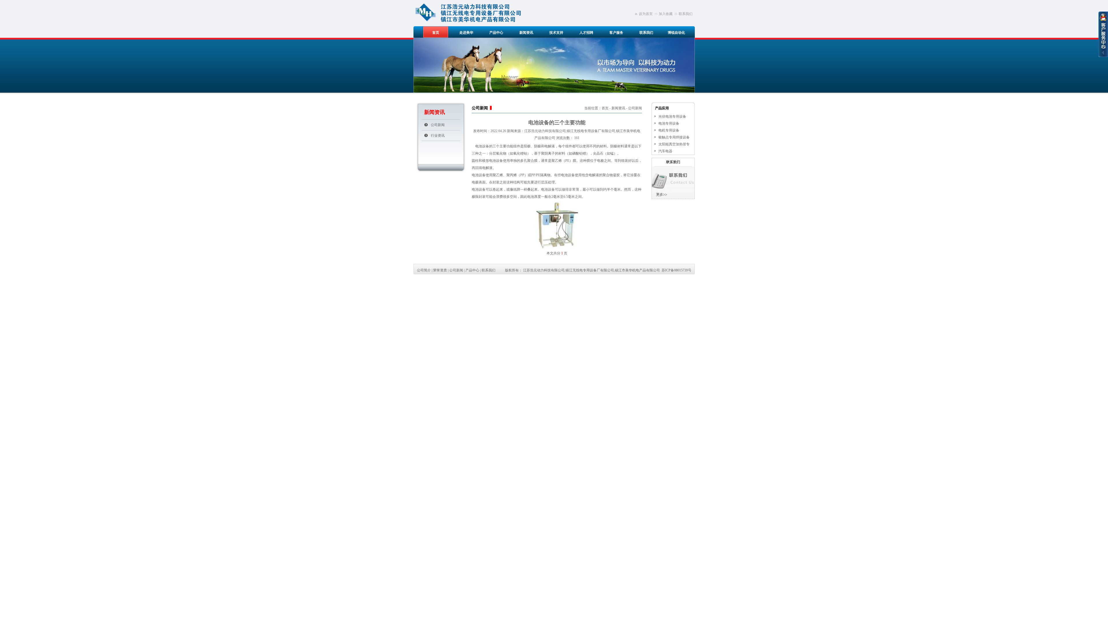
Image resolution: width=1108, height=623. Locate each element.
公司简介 (424, 270)
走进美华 (466, 33)
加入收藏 (666, 14)
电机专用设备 (668, 130)
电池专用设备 (668, 123)
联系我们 (685, 14)
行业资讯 (438, 136)
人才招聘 (586, 33)
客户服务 (616, 33)
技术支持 (556, 33)
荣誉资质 (440, 270)
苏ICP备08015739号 (676, 270)
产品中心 (496, 33)
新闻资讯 (526, 33)
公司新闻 (438, 125)
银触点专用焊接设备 (674, 137)
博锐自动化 (676, 33)
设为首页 (646, 14)
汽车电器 (665, 151)
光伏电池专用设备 (672, 117)
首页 (435, 33)
